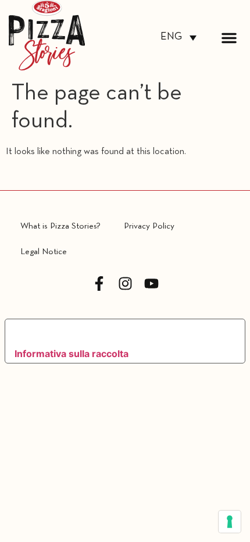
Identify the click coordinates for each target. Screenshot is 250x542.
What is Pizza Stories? (60, 226)
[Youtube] (151, 283)
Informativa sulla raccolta (71, 353)
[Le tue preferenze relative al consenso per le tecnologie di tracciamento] (230, 522)
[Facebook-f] (99, 283)
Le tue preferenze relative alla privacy (115, 332)
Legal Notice (43, 252)
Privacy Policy (149, 226)
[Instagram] (125, 283)
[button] (229, 38)
